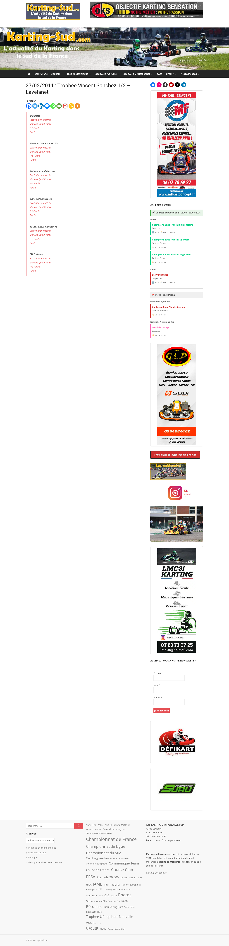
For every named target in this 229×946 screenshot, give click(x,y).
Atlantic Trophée (93, 829)
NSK (101, 895)
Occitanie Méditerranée (136, 74)
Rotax (124, 901)
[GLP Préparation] (177, 394)
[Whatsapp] (53, 106)
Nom (156, 685)
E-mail (157, 697)
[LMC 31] (177, 600)
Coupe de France (98, 870)
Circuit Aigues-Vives (97, 858)
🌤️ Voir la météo (167, 232)
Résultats (94, 906)
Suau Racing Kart (113, 907)
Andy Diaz (91, 824)
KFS (100, 889)
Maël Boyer (92, 895)
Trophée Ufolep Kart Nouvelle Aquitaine (109, 919)
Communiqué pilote (96, 863)
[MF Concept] (177, 144)
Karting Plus (91, 889)
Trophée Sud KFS (94, 911)
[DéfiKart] (177, 742)
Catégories (120, 829)
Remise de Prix (114, 901)
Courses (55, 74)
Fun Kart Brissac (126, 878)
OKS (106, 895)
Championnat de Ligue (105, 846)
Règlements (41, 74)
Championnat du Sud (103, 852)
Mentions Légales (37, 852)
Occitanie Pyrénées (106, 74)
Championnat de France (111, 839)
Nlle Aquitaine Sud (77, 74)
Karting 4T (135, 884)
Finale (33, 132)
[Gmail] (65, 106)
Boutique (33, 857)
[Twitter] (35, 106)
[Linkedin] (41, 106)
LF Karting (108, 890)
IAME (97, 884)
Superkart (129, 907)
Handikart (138, 878)
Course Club (122, 869)
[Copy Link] (71, 106)
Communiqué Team (124, 863)
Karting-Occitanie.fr (156, 872)
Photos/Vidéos (189, 74)
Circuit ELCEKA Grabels (119, 858)
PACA (159, 74)
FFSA (90, 877)
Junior (125, 884)
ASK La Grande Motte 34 (117, 824)
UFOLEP (170, 74)
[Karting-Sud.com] (114, 49)
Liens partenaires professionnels (45, 862)
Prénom (158, 673)
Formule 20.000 (108, 877)
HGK (88, 884)
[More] (77, 106)
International (112, 884)
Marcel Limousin (122, 889)
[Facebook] (28, 106)
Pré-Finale (35, 128)
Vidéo (103, 928)
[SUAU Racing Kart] (177, 789)
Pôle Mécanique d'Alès (96, 901)
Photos (124, 895)
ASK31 (101, 825)
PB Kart (114, 895)
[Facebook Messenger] (47, 106)
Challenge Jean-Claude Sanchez (99, 833)
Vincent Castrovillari (116, 929)
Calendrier (109, 829)
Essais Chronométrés (40, 119)
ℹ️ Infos (155, 232)
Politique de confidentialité (42, 847)
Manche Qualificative (40, 123)
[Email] (59, 106)
